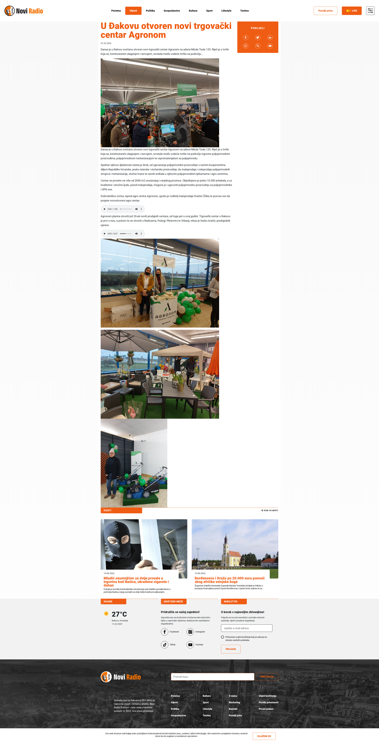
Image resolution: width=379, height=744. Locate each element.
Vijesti (133, 10)
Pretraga (267, 676)
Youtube (199, 644)
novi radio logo (121, 676)
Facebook (174, 632)
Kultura (193, 10)
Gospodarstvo (172, 10)
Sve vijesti (271, 510)
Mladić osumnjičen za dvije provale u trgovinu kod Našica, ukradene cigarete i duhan (136, 581)
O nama (233, 696)
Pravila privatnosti (268, 702)
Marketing (234, 702)
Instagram (200, 632)
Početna (116, 10)
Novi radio (9, 11)
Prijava (231, 649)
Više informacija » (176, 739)
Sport (209, 10)
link (245, 37)
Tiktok (172, 644)
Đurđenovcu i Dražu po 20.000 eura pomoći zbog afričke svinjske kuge (230, 580)
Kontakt (233, 709)
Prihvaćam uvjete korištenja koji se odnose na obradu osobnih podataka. (246, 638)
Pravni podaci (266, 709)
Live (354, 10)
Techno (244, 10)
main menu (370, 11)
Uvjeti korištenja (267, 696)
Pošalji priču (325, 10)
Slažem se (264, 736)
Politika (150, 10)
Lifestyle (226, 10)
